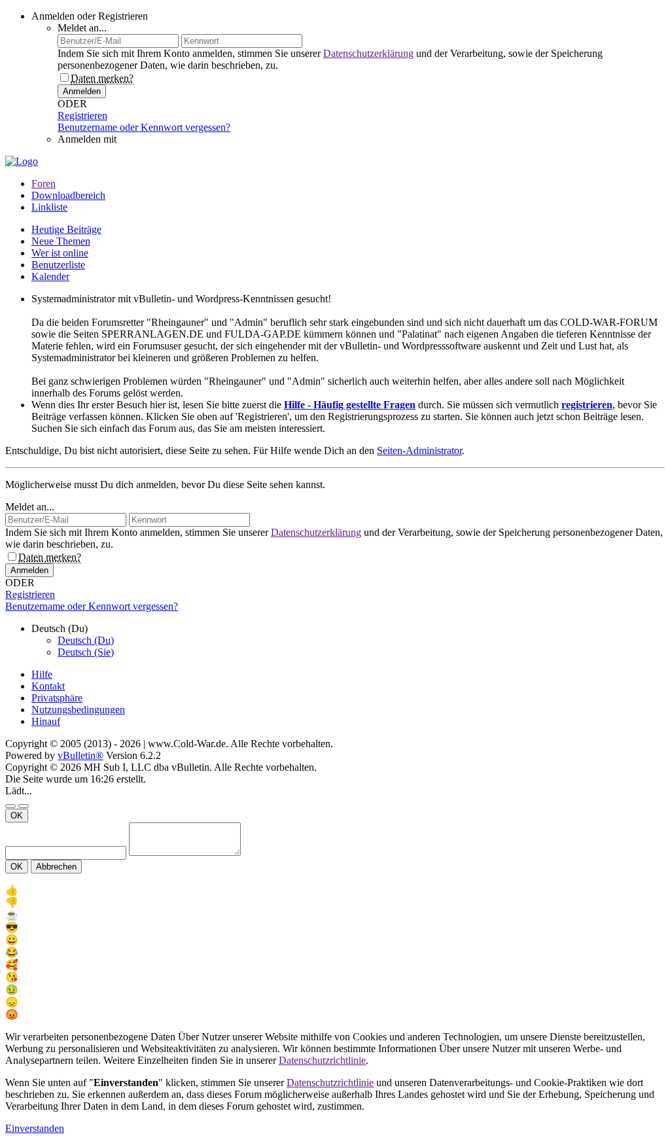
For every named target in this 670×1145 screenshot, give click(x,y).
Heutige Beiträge (66, 229)
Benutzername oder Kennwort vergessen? (144, 127)
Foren (43, 183)
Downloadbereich (68, 195)
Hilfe (41, 674)
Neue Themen (60, 241)
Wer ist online (59, 252)
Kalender (50, 276)
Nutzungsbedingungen (78, 709)
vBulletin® (80, 755)
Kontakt (48, 686)
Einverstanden (34, 1128)
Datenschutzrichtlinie (322, 1060)
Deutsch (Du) (86, 640)
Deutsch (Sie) (86, 652)
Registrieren (82, 115)
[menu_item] (335, 890)
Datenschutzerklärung (368, 53)
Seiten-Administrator (419, 450)
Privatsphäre (56, 697)
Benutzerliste (58, 264)
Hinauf (45, 721)
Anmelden (82, 91)
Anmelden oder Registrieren (89, 16)
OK (16, 815)
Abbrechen (56, 867)
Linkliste (49, 207)
